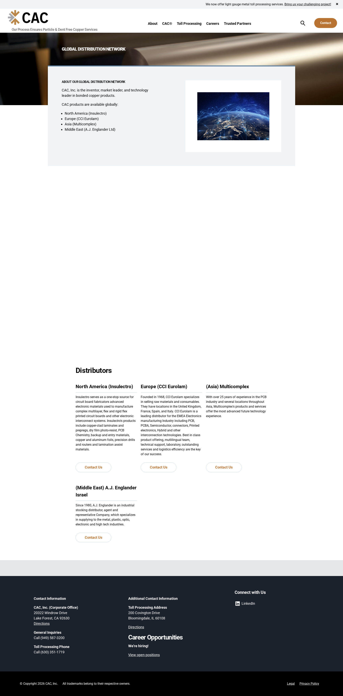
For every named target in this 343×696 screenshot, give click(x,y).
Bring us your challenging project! (307, 4)
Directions (42, 623)
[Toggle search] (302, 23)
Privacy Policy (309, 683)
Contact (325, 23)
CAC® (167, 23)
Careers (212, 23)
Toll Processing (189, 23)
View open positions (144, 655)
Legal (291, 683)
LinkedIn (248, 603)
